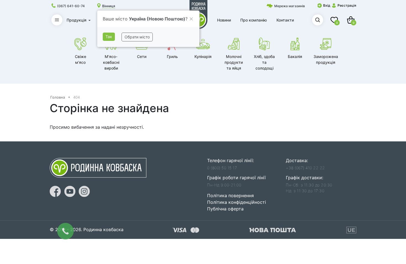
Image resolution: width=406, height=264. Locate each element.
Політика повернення (230, 195)
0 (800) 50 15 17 (222, 167)
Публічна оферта (225, 209)
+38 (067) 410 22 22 (305, 167)
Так (109, 36)
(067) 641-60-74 (71, 6)
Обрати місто (137, 37)
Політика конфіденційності (236, 202)
